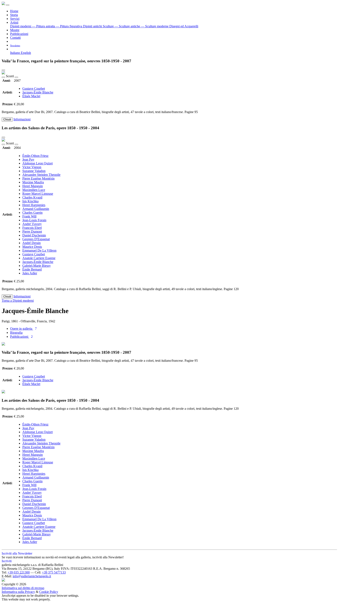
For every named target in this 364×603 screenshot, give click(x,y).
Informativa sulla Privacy (18, 592)
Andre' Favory (32, 224)
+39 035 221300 (19, 572)
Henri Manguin (32, 186)
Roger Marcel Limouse (37, 193)
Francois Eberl (32, 227)
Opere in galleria (23, 328)
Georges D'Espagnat (36, 239)
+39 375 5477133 (54, 572)
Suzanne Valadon (34, 171)
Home (14, 11)
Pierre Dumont (32, 231)
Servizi (14, 18)
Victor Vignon (31, 167)
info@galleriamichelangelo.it (32, 576)
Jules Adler (29, 273)
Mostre (14, 30)
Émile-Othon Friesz (35, 155)
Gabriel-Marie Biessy (36, 265)
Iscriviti (7, 561)
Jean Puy (28, 159)
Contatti (15, 37)
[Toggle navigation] (7, 5)
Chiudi (7, 119)
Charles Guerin (32, 212)
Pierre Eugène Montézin (38, 178)
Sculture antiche (128, 26)
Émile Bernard (32, 269)
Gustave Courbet (33, 88)
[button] (11, 49)
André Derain (31, 243)
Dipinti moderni (21, 26)
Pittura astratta (44, 26)
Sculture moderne (155, 26)
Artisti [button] (14, 22)
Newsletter (15, 45)
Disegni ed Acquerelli (183, 26)
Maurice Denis (32, 246)
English (26, 53)
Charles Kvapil (32, 197)
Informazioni (22, 119)
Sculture (109, 26)
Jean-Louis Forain (34, 220)
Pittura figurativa (69, 26)
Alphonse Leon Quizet (37, 163)
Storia (14, 15)
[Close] (3, 70)
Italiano (15, 53)
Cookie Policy (48, 592)
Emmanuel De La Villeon (39, 250)
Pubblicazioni (19, 34)
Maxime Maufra (33, 182)
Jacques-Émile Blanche (37, 92)
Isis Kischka (30, 201)
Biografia (16, 332)
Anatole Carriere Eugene (38, 258)
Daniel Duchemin (34, 235)
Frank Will (29, 216)
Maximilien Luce (33, 190)
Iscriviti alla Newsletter (17, 553)
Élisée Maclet (31, 96)
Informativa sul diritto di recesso (23, 588)
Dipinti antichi (93, 26)
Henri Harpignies (33, 205)
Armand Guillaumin (35, 209)
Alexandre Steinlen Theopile (41, 174)
